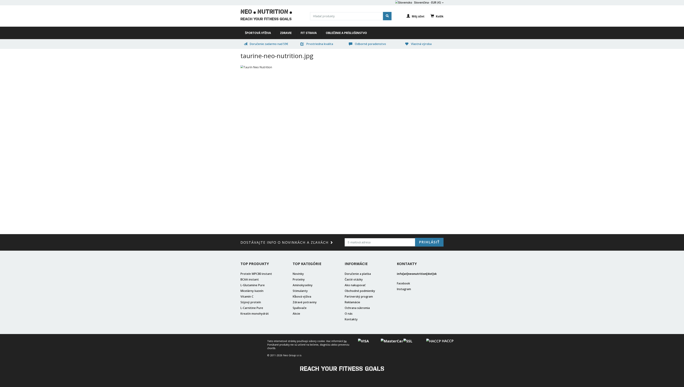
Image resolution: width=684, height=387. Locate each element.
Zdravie (286, 33)
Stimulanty (300, 291)
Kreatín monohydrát (254, 314)
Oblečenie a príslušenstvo (346, 33)
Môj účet (418, 16)
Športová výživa (258, 33)
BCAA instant (249, 279)
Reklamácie (352, 302)
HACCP (447, 340)
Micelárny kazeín (251, 291)
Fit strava (309, 33)
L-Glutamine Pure (252, 285)
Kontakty (351, 319)
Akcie (296, 314)
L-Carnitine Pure (251, 308)
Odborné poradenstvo (370, 44)
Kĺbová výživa (302, 296)
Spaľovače (300, 308)
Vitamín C (246, 296)
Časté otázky (354, 279)
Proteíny (299, 279)
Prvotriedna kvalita (319, 44)
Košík (440, 16)
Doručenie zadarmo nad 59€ (268, 44)
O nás (349, 314)
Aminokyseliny (303, 285)
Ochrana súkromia (357, 308)
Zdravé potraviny (305, 302)
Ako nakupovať (355, 285)
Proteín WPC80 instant (256, 274)
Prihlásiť (429, 242)
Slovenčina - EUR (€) (428, 2)
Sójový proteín (250, 302)
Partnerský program (359, 296)
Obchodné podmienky (360, 291)
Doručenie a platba (358, 274)
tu (345, 341)
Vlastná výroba (421, 44)
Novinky (298, 274)
